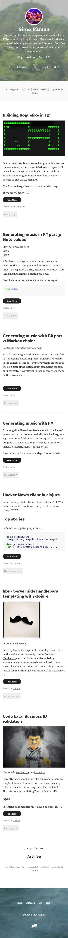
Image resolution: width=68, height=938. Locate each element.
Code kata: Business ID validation (25, 718)
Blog (20, 57)
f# (14, 206)
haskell (16, 820)
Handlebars (9, 658)
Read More (12, 199)
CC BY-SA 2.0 (10, 643)
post (39, 348)
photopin (38, 772)
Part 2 (6, 255)
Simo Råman (38, 914)
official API (51, 502)
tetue (23, 643)
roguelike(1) (57, 89)
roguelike (20, 206)
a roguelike (41, 175)
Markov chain (54, 358)
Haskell (55, 175)
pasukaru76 (22, 772)
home (35, 92)
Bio (41, 57)
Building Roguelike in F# (26, 115)
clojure (16, 563)
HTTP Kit (15, 510)
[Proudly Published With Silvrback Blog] (34, 927)
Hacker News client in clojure (31, 495)
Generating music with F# (28, 423)
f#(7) (24, 89)
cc (44, 772)
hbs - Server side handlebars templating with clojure (30, 593)
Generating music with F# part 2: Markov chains (32, 338)
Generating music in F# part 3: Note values (32, 236)
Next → (38, 848)
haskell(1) (44, 89)
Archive (30, 57)
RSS (48, 57)
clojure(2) (33, 89)
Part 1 (6, 250)
